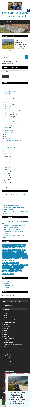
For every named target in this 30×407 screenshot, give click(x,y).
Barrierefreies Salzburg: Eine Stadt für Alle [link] (14, 225)
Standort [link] (6, 346)
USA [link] (5, 187)
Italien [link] (10, 50)
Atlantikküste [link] (8, 130)
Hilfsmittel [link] (7, 167)
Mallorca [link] (7, 182)
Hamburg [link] (7, 107)
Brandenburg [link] (8, 104)
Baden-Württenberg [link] (10, 91)
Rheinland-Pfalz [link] (9, 117)
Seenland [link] (15, 267)
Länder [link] (5, 315)
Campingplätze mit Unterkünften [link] (13, 319)
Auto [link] (6, 159)
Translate (13, 63)
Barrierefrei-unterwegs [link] (9, 322)
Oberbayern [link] (9, 100)
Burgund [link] (7, 136)
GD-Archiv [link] (6, 348)
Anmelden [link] (6, 281)
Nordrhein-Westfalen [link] (10, 115)
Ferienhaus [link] (5, 253)
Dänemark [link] (6, 87)
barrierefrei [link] (23, 245)
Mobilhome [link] (12, 258)
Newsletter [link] (6, 340)
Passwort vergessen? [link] (9, 361)
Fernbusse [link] (12, 253)
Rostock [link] (25, 264)
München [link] (24, 258)
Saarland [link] (6, 175)
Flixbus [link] (18, 253)
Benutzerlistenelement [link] (9, 371)
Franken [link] (8, 96)
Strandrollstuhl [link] (6, 269)
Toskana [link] (15, 50)
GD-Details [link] (6, 353)
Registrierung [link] (7, 355)
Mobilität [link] (6, 156)
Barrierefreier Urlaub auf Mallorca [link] (12, 229)
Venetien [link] (7, 153)
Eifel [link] (17, 251)
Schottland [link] (6, 177)
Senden (5, 76)
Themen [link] (6, 317)
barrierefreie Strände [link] (8, 247)
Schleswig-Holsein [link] (9, 123)
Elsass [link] (6, 138)
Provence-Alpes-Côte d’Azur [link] (12, 140)
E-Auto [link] (24, 249)
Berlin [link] (6, 102)
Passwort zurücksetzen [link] (9, 363)
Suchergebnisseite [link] (8, 342)
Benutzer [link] (6, 369)
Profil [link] (5, 367)
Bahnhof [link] (16, 245)
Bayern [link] (6, 93)
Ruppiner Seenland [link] (7, 267)
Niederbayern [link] (9, 98)
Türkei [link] (5, 185)
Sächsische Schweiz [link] (18, 269)
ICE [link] (22, 256)
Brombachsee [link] (5, 249)
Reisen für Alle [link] (6, 264)
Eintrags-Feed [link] (7, 283)
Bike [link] (6, 163)
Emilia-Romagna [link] (9, 147)
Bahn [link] (6, 161)
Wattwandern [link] (6, 273)
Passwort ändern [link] (8, 365)
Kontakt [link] (6, 324)
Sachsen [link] (7, 119)
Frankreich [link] (6, 127)
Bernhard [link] (4, 50)
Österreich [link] (6, 173)
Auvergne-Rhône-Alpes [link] (11, 132)
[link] (15, 2)
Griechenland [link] (7, 143)
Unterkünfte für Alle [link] (9, 338)
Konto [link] (5, 359)
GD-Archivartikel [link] (8, 350)
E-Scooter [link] (12, 251)
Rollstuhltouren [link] (9, 169)
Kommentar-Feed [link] (8, 285)
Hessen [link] (7, 109)
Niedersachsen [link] (8, 113)
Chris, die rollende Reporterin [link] (11, 211)
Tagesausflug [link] (11, 271)
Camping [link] (16, 249)
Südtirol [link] (7, 149)
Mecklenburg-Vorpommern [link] (12, 111)
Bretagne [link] (7, 134)
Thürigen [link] (19, 271)
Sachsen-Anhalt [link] (9, 121)
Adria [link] (3, 245)
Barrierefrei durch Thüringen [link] (11, 227)
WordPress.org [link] (7, 287)
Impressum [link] (6, 336)
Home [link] (5, 313)
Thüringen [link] (7, 125)
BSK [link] (11, 249)
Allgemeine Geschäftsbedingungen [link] (13, 344)
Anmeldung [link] (7, 357)
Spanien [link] (6, 180)
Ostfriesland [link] (5, 260)
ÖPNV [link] (12, 273)
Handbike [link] (17, 256)
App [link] (7, 245)
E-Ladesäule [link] (5, 251)
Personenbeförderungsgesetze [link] (10, 262)
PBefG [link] (11, 260)
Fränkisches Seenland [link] (8, 256)
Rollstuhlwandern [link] (16, 264)
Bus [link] (6, 165)
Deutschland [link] (7, 89)
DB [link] (20, 249)
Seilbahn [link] (7, 171)
